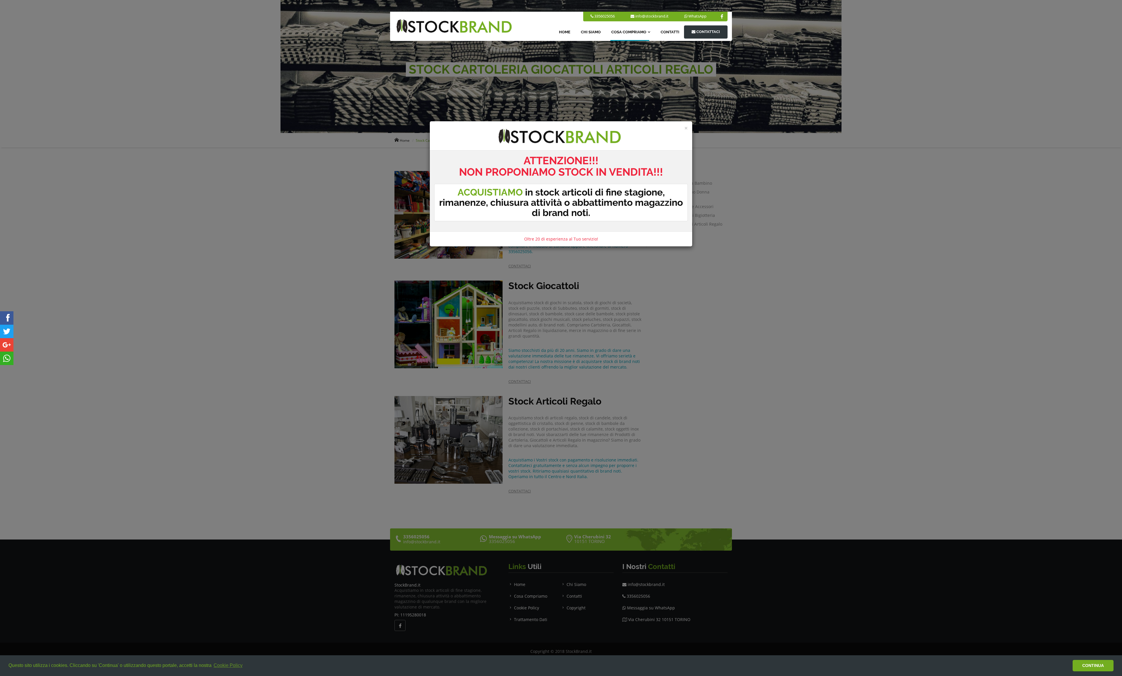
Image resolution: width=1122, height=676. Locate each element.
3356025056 (604, 16)
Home (564, 32)
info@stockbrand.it (652, 16)
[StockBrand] (6, 318)
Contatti (670, 32)
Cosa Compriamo (628, 32)
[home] (453, 26)
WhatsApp (697, 16)
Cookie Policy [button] (228, 665)
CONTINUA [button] (1093, 665)
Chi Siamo (591, 32)
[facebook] (722, 16)
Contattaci (707, 32)
